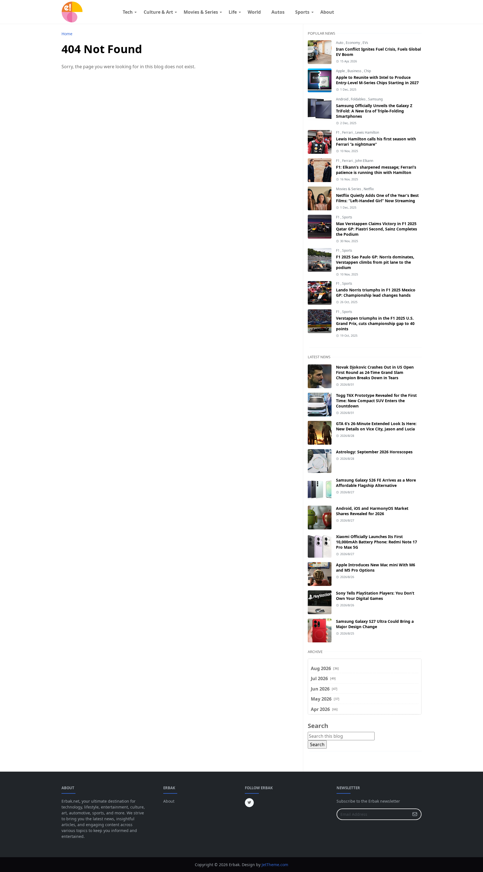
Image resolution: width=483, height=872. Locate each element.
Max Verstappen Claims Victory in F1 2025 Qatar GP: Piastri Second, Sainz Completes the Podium (376, 229)
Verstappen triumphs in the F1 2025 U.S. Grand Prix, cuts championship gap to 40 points (375, 323)
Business (354, 71)
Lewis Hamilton (367, 132)
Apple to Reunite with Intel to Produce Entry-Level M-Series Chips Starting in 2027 (377, 80)
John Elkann (364, 160)
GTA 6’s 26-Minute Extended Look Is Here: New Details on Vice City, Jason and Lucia (376, 426)
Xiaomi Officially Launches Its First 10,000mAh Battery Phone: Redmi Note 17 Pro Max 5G (376, 542)
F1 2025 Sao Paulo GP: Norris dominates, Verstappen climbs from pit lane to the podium (375, 262)
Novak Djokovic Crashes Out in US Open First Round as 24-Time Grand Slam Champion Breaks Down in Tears (375, 372)
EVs (365, 42)
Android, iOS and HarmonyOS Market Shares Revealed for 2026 (372, 511)
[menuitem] (127, 12)
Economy (353, 42)
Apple (341, 71)
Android (342, 99)
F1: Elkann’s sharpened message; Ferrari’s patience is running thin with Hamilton (376, 169)
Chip (367, 71)
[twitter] (249, 802)
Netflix (369, 189)
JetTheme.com (275, 864)
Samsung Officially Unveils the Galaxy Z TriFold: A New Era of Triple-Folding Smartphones (374, 111)
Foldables (358, 99)
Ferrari (348, 132)
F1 (338, 132)
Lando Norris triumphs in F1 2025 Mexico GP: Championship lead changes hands (375, 292)
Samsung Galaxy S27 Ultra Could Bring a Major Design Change (375, 624)
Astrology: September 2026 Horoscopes (374, 451)
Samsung (375, 99)
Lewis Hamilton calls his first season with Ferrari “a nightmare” (376, 141)
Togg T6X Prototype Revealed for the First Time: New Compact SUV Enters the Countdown (376, 401)
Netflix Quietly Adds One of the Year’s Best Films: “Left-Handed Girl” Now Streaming (377, 198)
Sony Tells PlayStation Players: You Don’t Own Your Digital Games (375, 595)
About (168, 801)
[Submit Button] (415, 814)
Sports (347, 217)
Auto (340, 42)
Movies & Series (349, 189)
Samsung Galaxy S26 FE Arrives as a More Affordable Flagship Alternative (376, 482)
